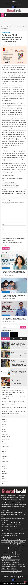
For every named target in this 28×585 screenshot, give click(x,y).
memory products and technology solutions (10, 560)
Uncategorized (5, 481)
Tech (12, 370)
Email (3, 229)
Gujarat (10, 550)
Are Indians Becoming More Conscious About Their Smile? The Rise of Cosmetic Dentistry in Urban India (13, 273)
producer (3, 568)
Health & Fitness (5, 32)
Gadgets (4, 444)
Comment (4, 206)
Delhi (15, 543)
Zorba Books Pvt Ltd (14, 186)
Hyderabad (22, 550)
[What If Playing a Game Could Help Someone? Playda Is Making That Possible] (5, 372)
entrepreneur (4, 547)
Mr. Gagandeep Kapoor (6, 562)
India (3, 449)
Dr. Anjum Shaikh (10, 182)
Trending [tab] (22, 338)
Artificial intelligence (10, 539)
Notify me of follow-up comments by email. (12, 242)
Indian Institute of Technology (8, 554)
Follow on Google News (12, 4)
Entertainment (5, 434)
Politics (3, 458)
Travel (3, 478)
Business (12, 342)
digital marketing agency (7, 545)
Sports (3, 471)
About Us (6, 3)
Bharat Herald (5, 44)
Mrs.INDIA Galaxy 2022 (6, 564)
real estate (13, 568)
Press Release (13, 360)
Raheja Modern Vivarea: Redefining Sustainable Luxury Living (20, 192)
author (5, 182)
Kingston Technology (14, 556)
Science (3, 466)
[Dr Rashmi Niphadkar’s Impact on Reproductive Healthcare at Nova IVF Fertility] (14, 285)
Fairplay (19, 547)
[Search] (26, 15)
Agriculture (4, 419)
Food (12, 379)
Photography (5, 456)
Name (3, 224)
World (3, 483)
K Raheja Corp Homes (6, 558)
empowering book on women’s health (9, 184)
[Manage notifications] (25, 582)
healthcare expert (5, 186)
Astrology (4, 424)
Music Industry (21, 564)
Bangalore (23, 539)
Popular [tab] (14, 338)
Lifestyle (4, 451)
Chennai (16, 541)
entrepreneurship (12, 547)
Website (4, 233)
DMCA (21, 3)
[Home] (2, 15)
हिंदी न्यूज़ (19, 4)
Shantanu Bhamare (17, 570)
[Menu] (5, 15)
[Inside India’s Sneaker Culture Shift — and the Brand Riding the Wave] (5, 354)
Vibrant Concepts (16, 572)
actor (3, 539)
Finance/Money (5, 439)
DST (14, 545)
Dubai (18, 545)
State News (4, 473)
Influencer (18, 554)
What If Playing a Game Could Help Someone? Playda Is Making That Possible (18, 373)
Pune (8, 568)
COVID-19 (22, 541)
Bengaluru (4, 541)
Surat (10, 572)
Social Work (4, 468)
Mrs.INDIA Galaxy (16, 562)
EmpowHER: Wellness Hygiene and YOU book (10, 185)
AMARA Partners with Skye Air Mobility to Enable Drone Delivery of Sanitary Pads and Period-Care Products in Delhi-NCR (13, 392)
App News (4, 421)
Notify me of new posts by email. (10, 245)
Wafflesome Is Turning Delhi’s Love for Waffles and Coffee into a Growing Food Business (18, 382)
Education (4, 431)
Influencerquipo (5, 556)
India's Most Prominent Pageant (8, 552)
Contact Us (16, 3)
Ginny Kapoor (4, 550)
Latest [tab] (4, 338)
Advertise (11, 3)
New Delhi (22, 566)
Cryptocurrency (5, 543)
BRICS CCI (10, 541)
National (3, 454)
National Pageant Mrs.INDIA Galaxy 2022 (10, 566)
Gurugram (16, 550)
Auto (3, 426)
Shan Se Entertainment (6, 570)
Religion (3, 463)
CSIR (11, 543)
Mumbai (14, 564)
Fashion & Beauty (6, 436)
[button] (5, 15)
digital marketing (21, 543)
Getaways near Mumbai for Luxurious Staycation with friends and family (8, 192)
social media (4, 572)
